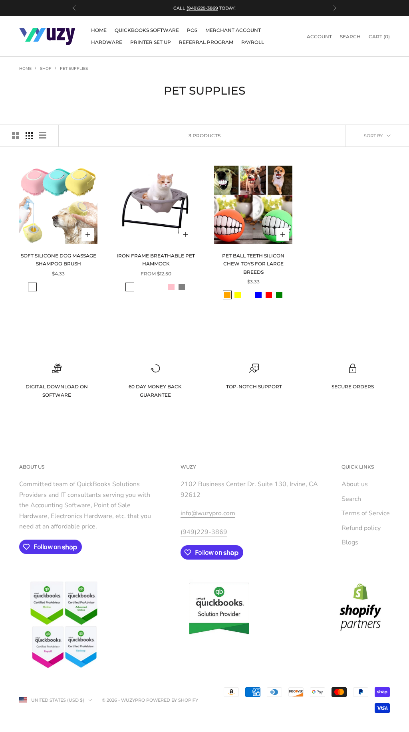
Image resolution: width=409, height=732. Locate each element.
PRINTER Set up (150, 42)
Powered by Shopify (172, 700)
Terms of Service (365, 513)
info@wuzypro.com (208, 513)
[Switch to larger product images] (15, 135)
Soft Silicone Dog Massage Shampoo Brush (58, 260)
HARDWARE (106, 42)
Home (25, 68)
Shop (46, 68)
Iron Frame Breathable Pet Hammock (156, 260)
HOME (99, 30)
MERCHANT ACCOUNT (233, 30)
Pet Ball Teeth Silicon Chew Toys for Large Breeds (253, 264)
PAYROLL (252, 42)
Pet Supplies (74, 68)
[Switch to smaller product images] (29, 135)
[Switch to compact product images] (42, 135)
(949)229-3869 (202, 8)
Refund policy (361, 528)
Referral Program (206, 42)
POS (192, 30)
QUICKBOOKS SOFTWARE (147, 30)
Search (351, 499)
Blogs (349, 542)
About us (354, 484)
